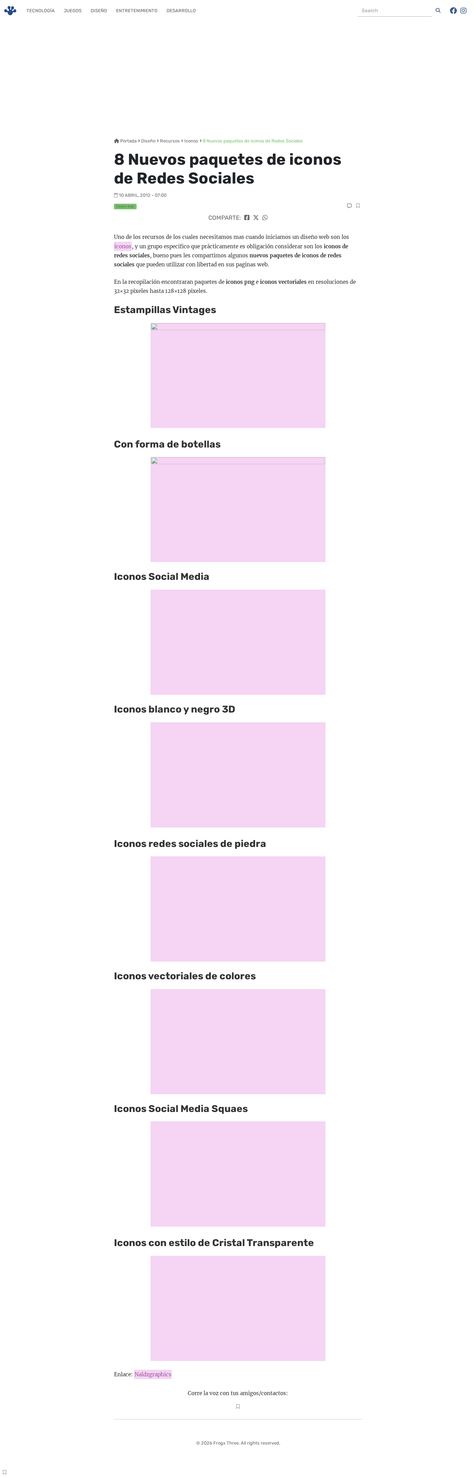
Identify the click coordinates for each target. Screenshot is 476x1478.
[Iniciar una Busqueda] (438, 11)
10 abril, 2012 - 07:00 (143, 195)
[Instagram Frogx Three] (463, 11)
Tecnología (40, 10)
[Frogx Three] (10, 10)
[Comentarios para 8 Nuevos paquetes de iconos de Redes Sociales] (349, 206)
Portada (128, 140)
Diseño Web (125, 206)
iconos (122, 246)
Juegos (73, 10)
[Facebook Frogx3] (453, 11)
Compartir (357, 206)
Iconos (191, 140)
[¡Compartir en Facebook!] (246, 217)
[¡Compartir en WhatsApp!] (265, 217)
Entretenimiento (137, 10)
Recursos (170, 140)
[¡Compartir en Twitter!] (256, 217)
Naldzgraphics (153, 1374)
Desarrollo (181, 10)
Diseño (99, 10)
